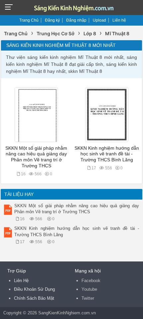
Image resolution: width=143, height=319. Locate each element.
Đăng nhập (76, 20)
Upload (99, 20)
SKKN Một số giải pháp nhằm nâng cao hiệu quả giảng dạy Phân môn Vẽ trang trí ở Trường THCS (76, 208)
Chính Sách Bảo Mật (34, 298)
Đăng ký (52, 20)
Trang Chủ (29, 20)
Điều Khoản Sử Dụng (34, 289)
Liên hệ (119, 20)
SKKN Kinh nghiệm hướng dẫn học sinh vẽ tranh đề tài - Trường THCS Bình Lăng (106, 154)
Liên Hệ (21, 280)
